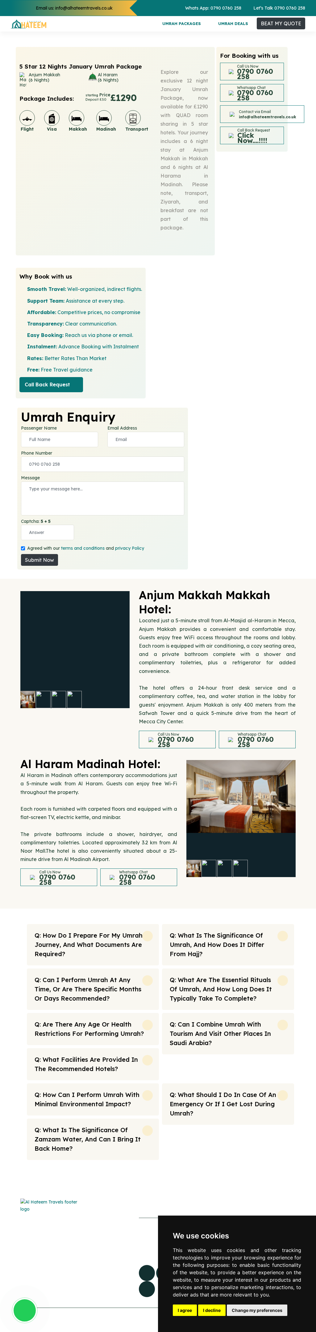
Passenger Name (39, 428)
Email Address (122, 428)
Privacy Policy (108, 1273)
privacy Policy (129, 548)
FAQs (98, 1222)
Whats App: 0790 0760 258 (213, 8)
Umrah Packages (181, 23)
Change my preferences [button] (257, 1310)
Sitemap (102, 1235)
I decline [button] (212, 1310)
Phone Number (36, 453)
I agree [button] (185, 1310)
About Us (102, 1247)
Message (30, 478)
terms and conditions (83, 548)
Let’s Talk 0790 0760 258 (279, 8)
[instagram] (147, 1289)
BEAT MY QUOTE (281, 23)
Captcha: (36, 521)
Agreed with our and (85, 548)
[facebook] (147, 1273)
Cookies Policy (109, 1260)
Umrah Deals (233, 23)
